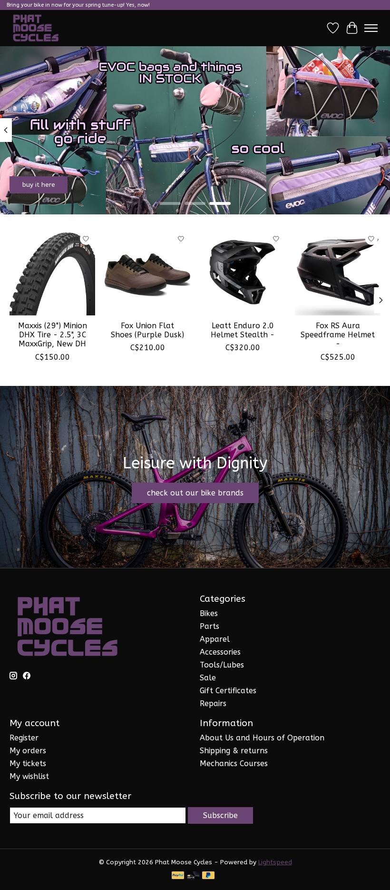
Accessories (220, 652)
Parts (209, 626)
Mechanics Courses (234, 763)
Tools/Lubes (222, 664)
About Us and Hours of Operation (262, 737)
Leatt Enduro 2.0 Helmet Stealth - (242, 330)
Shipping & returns (234, 750)
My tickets (28, 763)
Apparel (215, 639)
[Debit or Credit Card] (193, 875)
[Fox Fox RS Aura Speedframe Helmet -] (337, 272)
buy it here (38, 184)
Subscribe (220, 815)
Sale (208, 677)
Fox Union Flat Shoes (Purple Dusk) (147, 330)
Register (24, 737)
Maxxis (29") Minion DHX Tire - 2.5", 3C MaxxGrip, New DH (52, 334)
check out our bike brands (195, 492)
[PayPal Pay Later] (208, 875)
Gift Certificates (228, 690)
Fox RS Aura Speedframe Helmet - (338, 334)
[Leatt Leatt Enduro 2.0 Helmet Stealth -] (242, 272)
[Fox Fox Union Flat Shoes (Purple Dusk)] (147, 272)
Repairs (213, 703)
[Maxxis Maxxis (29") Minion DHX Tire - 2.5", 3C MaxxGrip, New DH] (52, 272)
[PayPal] (178, 875)
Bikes (209, 613)
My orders (28, 750)
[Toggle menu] (370, 28)
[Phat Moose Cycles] (36, 28)
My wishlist (29, 776)
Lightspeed (275, 862)
